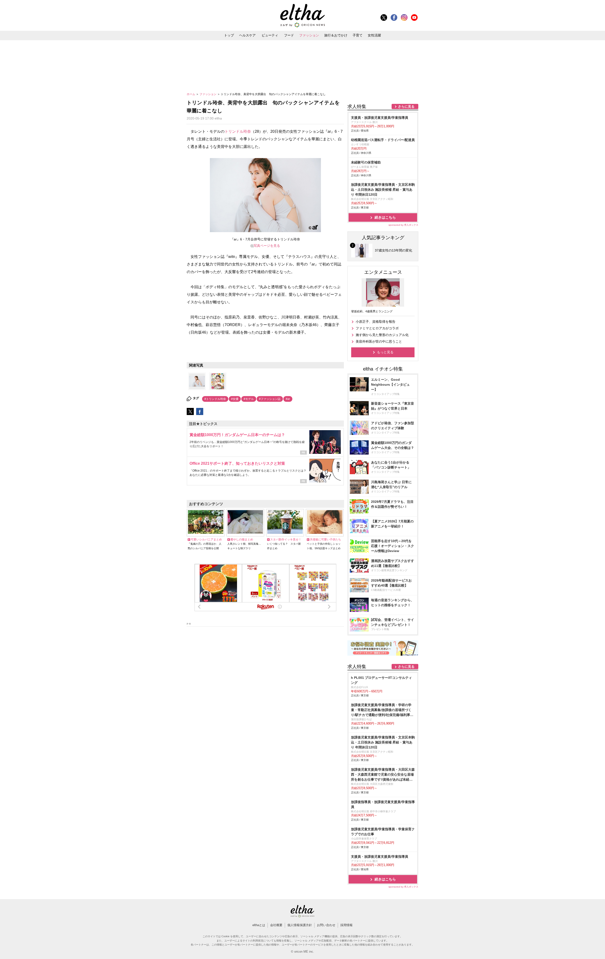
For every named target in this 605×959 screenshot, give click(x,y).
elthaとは (258, 925)
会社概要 (276, 925)
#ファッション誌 (270, 399)
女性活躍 (374, 35)
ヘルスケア (247, 35)
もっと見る (385, 352)
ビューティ (270, 35)
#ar (288, 399)
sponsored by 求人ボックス (403, 225)
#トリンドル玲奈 (215, 399)
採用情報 (346, 925)
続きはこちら (385, 217)
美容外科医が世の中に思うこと (379, 341)
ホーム (191, 94)
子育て (358, 35)
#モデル (249, 399)
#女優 (234, 399)
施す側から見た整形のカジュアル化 (382, 335)
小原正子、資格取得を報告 (375, 321)
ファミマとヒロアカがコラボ (377, 328)
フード (289, 35)
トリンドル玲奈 (238, 131)
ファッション (309, 35)
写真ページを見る (267, 245)
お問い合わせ (326, 925)
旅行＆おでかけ (335, 35)
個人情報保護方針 (299, 925)
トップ (229, 35)
